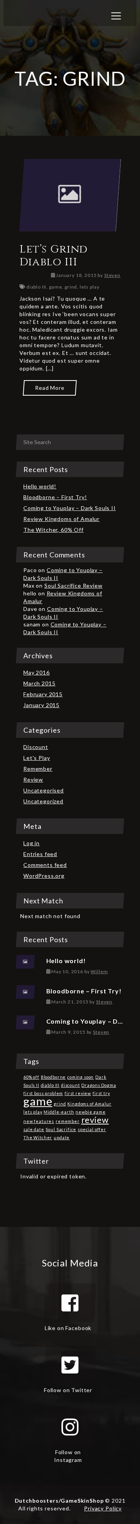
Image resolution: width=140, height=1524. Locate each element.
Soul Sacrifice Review (73, 585)
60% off (31, 1076)
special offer (92, 1129)
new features (38, 1121)
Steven (112, 275)
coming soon (80, 1076)
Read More (50, 387)
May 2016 (36, 672)
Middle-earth (59, 1111)
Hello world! (39, 486)
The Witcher (37, 1137)
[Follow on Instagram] (70, 1427)
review (95, 1119)
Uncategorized (43, 801)
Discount (35, 747)
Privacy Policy (103, 1508)
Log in (31, 843)
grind (71, 287)
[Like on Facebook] (70, 1303)
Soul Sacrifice (61, 1129)
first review (78, 1093)
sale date (33, 1129)
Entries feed (40, 854)
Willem (99, 971)
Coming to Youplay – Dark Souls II (69, 508)
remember (68, 1121)
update (62, 1137)
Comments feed (45, 864)
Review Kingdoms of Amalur (61, 518)
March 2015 (39, 683)
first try (101, 1093)
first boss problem (43, 1093)
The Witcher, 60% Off (53, 529)
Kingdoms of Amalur (89, 1103)
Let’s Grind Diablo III (53, 255)
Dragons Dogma (98, 1085)
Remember (37, 768)
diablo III (36, 287)
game (55, 287)
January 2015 (41, 705)
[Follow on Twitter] (70, 1365)
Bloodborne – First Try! (55, 497)
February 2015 (43, 694)
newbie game (90, 1111)
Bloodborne (53, 1076)
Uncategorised (43, 790)
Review (33, 779)
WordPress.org (44, 875)
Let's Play (36, 757)
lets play (90, 287)
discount (70, 1085)
